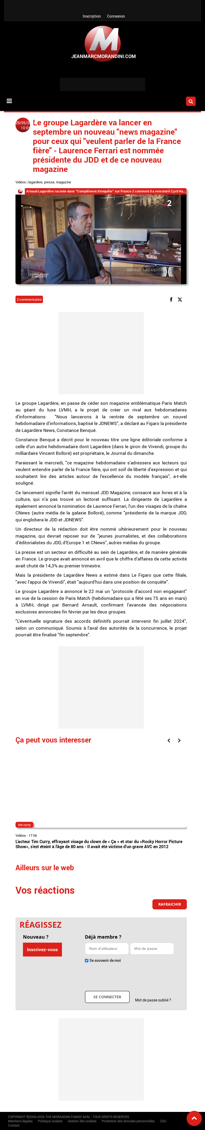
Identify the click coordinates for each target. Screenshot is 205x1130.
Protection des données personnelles (128, 1121)
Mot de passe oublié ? (153, 1000)
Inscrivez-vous (42, 949)
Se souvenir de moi (105, 960)
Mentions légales (20, 1121)
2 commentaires (29, 299)
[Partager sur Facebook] (172, 299)
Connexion (116, 16)
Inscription (92, 16)
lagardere (35, 182)
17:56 (33, 835)
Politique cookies (50, 1121)
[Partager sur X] (181, 299)
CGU (163, 1121)
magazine (63, 182)
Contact (13, 1125)
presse (49, 182)
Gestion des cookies (82, 1121)
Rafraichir (169, 904)
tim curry (24, 825)
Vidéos (20, 182)
